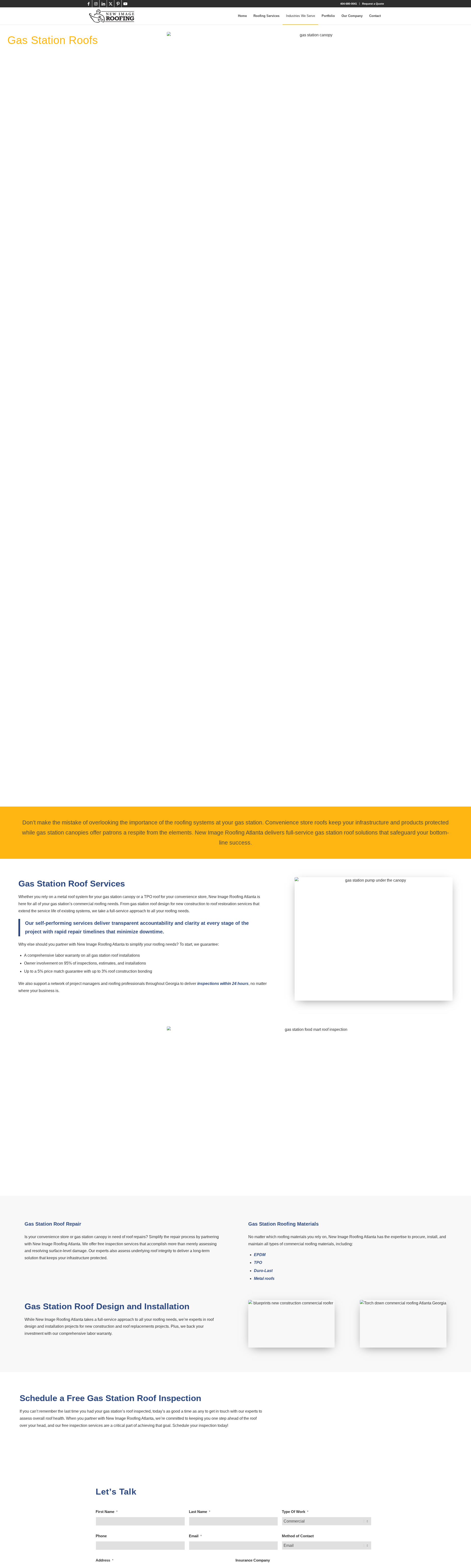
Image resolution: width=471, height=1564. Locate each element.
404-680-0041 (348, 3)
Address (104, 1560)
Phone (101, 1536)
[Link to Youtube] (125, 3)
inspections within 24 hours (223, 983)
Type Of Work (295, 1512)
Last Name (199, 1512)
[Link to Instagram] (95, 3)
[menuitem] (349, 3)
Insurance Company (253, 1560)
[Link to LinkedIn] (103, 3)
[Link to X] (110, 3)
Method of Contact (298, 1536)
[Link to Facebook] (88, 3)
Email (195, 1536)
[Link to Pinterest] (117, 3)
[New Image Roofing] (111, 16)
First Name (107, 1512)
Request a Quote (373, 3)
